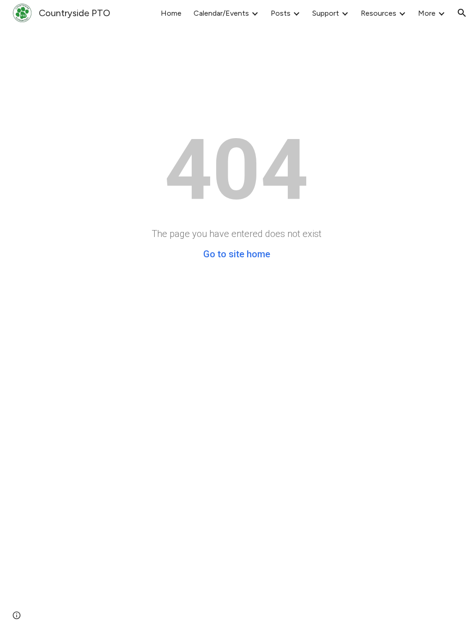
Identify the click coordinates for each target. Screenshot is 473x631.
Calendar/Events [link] (221, 13)
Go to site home (236, 254)
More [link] (427, 13)
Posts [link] (281, 13)
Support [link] (325, 13)
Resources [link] (378, 13)
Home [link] (171, 13)
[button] (462, 13)
